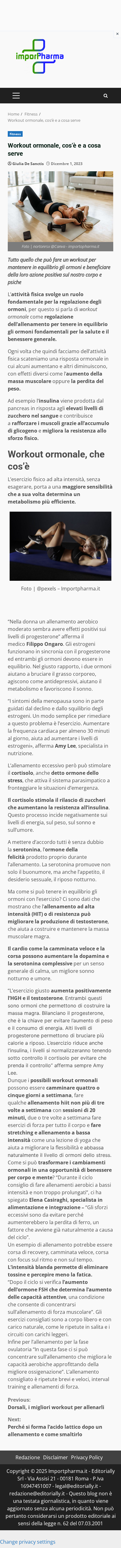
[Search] (106, 96)
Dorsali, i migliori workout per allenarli (56, 1403)
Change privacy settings (28, 1541)
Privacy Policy (87, 1457)
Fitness (15, 134)
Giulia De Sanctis (28, 163)
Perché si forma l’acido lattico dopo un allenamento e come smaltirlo (55, 1427)
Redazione (28, 1457)
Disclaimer (55, 1457)
